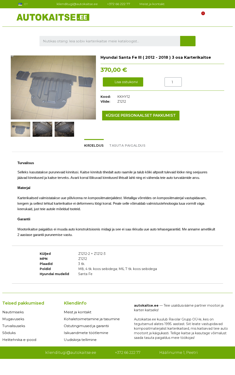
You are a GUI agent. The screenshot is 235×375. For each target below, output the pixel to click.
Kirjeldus (94, 145)
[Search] (188, 41)
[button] (15, 87)
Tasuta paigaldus (127, 145)
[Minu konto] (192, 16)
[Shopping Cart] (201, 16)
